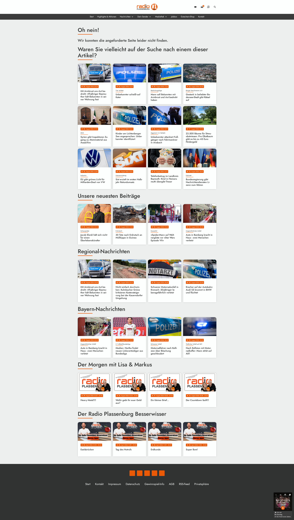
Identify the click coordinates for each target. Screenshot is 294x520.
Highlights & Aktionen (106, 16)
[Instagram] (89, 7)
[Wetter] (208, 7)
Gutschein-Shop (187, 16)
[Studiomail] (94, 7)
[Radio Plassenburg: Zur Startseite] (147, 7)
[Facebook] (84, 7)
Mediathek (159, 16)
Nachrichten (125, 16)
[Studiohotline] (98, 7)
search (214, 7)
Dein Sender (142, 16)
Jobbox (174, 16)
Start (92, 16)
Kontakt (201, 16)
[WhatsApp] (80, 7)
